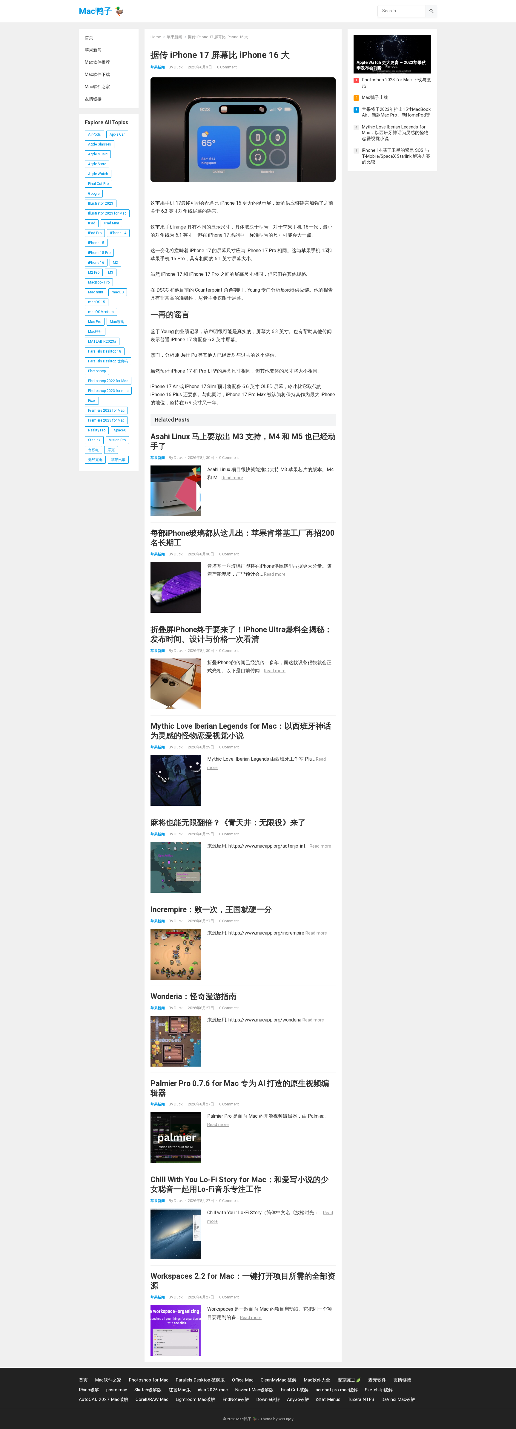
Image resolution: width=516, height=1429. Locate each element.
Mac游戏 (117, 322)
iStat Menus (328, 1399)
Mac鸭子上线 (375, 97)
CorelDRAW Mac (152, 1399)
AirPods (94, 134)
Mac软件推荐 (97, 62)
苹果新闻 (93, 50)
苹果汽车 (118, 460)
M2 (115, 263)
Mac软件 (95, 332)
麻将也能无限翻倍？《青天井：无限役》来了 (228, 822)
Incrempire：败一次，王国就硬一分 (211, 909)
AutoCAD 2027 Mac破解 (103, 1399)
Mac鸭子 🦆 (102, 11)
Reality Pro (96, 430)
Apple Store (97, 164)
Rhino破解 (89, 1390)
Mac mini (95, 292)
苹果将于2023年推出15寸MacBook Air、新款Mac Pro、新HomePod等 (396, 112)
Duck (178, 67)
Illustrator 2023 (100, 203)
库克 (111, 450)
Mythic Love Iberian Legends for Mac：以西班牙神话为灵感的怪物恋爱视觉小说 (395, 132)
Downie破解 (268, 1399)
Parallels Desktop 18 (104, 351)
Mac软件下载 (97, 74)
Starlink (94, 440)
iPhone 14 (118, 233)
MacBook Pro (99, 282)
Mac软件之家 (97, 86)
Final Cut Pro (98, 184)
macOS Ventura (101, 312)
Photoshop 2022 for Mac (108, 381)
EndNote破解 (235, 1399)
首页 (89, 37)
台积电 (93, 450)
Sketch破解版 (148, 1390)
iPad (91, 223)
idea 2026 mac (213, 1390)
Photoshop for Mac (148, 1380)
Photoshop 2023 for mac (108, 391)
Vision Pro (117, 440)
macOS (118, 292)
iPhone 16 (96, 263)
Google (93, 194)
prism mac (116, 1390)
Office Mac (243, 1380)
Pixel (92, 401)
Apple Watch (98, 174)
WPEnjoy (285, 1419)
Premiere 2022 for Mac (106, 410)
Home (155, 37)
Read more (232, 477)
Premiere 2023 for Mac (106, 420)
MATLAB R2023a (102, 341)
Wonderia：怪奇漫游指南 (193, 996)
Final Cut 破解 (294, 1390)
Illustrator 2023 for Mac (107, 213)
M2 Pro (93, 272)
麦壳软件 (377, 1380)
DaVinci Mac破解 (398, 1399)
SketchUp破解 (379, 1390)
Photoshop (97, 371)
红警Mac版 (180, 1390)
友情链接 (93, 99)
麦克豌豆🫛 (349, 1380)
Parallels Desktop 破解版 (200, 1380)
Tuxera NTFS (361, 1399)
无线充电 (95, 460)
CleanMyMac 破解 (279, 1380)
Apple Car (117, 134)
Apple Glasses (99, 144)
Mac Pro (94, 322)
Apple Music (98, 154)
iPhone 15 (96, 243)
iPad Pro (95, 233)
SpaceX (120, 430)
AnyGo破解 (298, 1399)
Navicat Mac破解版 (254, 1390)
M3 (110, 272)
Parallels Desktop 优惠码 (108, 361)
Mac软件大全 (317, 1380)
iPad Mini (111, 223)
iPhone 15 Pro (99, 253)
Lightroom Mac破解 (195, 1399)
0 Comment (227, 67)
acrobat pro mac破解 (337, 1390)
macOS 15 (96, 302)
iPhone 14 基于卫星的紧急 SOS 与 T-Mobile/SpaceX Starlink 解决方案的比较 (396, 156)
